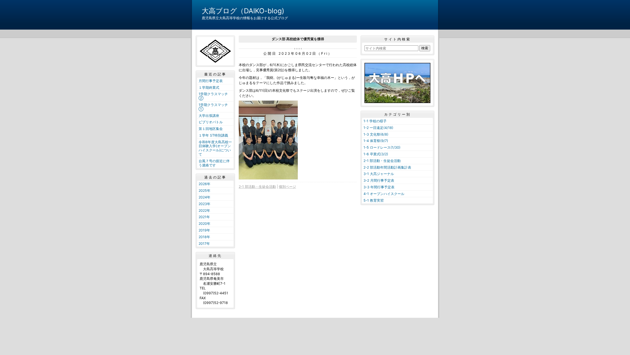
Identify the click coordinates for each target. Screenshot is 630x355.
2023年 (204, 204)
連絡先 (215, 255)
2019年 (204, 230)
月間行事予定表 (211, 81)
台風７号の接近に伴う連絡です (214, 163)
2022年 (204, 210)
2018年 (204, 237)
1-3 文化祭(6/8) (375, 134)
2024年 (204, 197)
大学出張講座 (209, 115)
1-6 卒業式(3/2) (375, 154)
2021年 (204, 217)
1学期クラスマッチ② (213, 96)
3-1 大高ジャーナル (378, 174)
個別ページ (287, 186)
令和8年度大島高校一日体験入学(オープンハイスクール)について (215, 148)
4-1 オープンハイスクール (383, 194)
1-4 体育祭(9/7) (375, 141)
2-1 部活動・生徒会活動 (257, 186)
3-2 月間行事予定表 (378, 180)
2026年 (204, 184)
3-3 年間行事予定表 (378, 187)
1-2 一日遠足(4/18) (378, 127)
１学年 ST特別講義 (213, 135)
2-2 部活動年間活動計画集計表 (387, 167)
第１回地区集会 (211, 128)
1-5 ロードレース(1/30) (381, 147)
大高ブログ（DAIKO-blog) (243, 11)
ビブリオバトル (211, 122)
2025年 (204, 190)
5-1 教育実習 (373, 200)
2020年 (204, 223)
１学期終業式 (209, 87)
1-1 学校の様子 (375, 121)
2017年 (204, 243)
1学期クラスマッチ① (213, 107)
